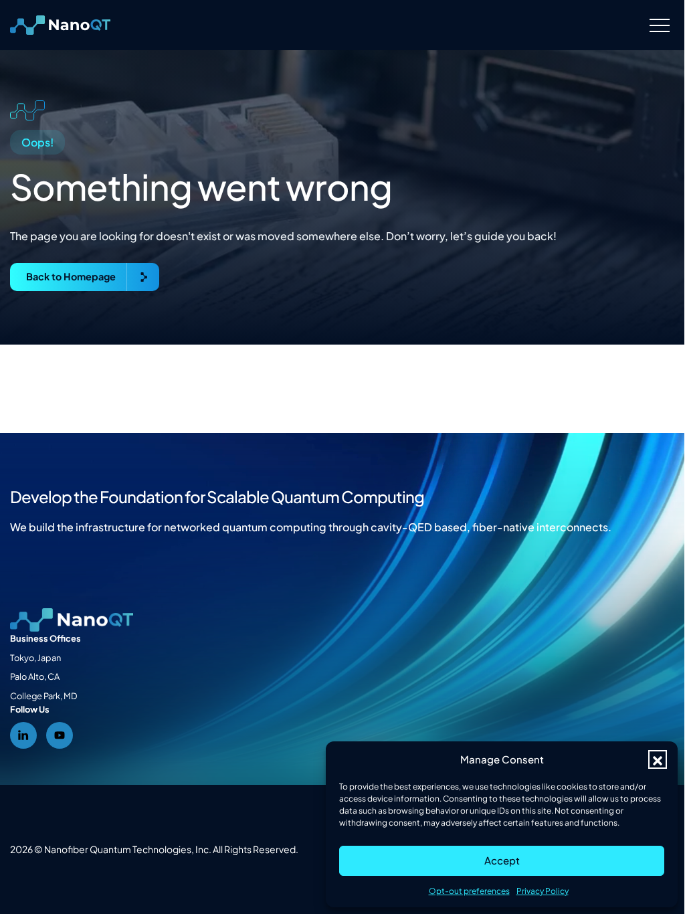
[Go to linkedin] (23, 735)
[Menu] (659, 25)
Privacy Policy (542, 891)
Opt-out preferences (469, 891)
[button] (657, 759)
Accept (502, 860)
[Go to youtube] (59, 735)
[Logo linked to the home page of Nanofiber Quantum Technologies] (60, 25)
